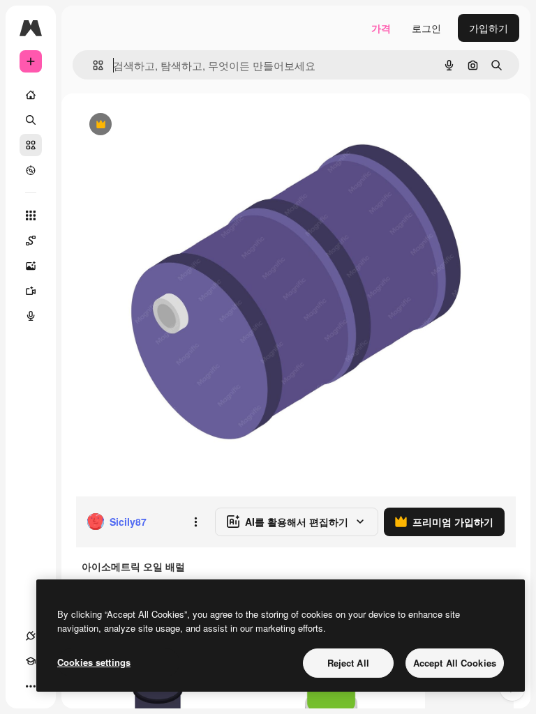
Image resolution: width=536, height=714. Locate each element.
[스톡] (31, 145)
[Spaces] (31, 240)
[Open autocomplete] (92, 65)
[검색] (31, 120)
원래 (155, 125)
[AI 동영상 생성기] (31, 291)
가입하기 (488, 28)
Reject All (348, 662)
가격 (381, 28)
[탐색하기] (31, 170)
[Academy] (31, 661)
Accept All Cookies (454, 662)
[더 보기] (31, 686)
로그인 (426, 28)
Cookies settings (94, 662)
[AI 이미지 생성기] (31, 266)
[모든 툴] (31, 215)
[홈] (31, 95)
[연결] (31, 636)
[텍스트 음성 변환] (31, 316)
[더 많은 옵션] (195, 522)
